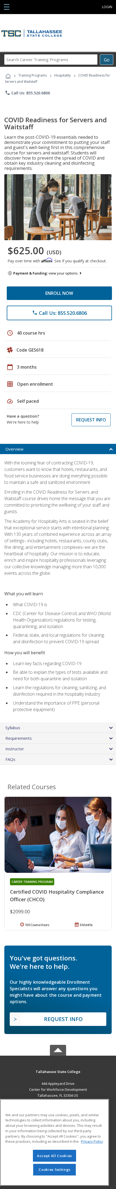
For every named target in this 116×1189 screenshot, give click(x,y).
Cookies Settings (54, 1169)
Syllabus (12, 727)
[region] (54, 1142)
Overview (14, 449)
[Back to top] (58, 1071)
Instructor (14, 748)
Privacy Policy (92, 1141)
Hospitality (62, 75)
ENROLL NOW (59, 293)
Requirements (18, 738)
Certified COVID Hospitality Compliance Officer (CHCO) (57, 896)
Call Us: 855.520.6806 (27, 92)
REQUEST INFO (91, 420)
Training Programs (32, 75)
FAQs (10, 759)
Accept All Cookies (54, 1155)
